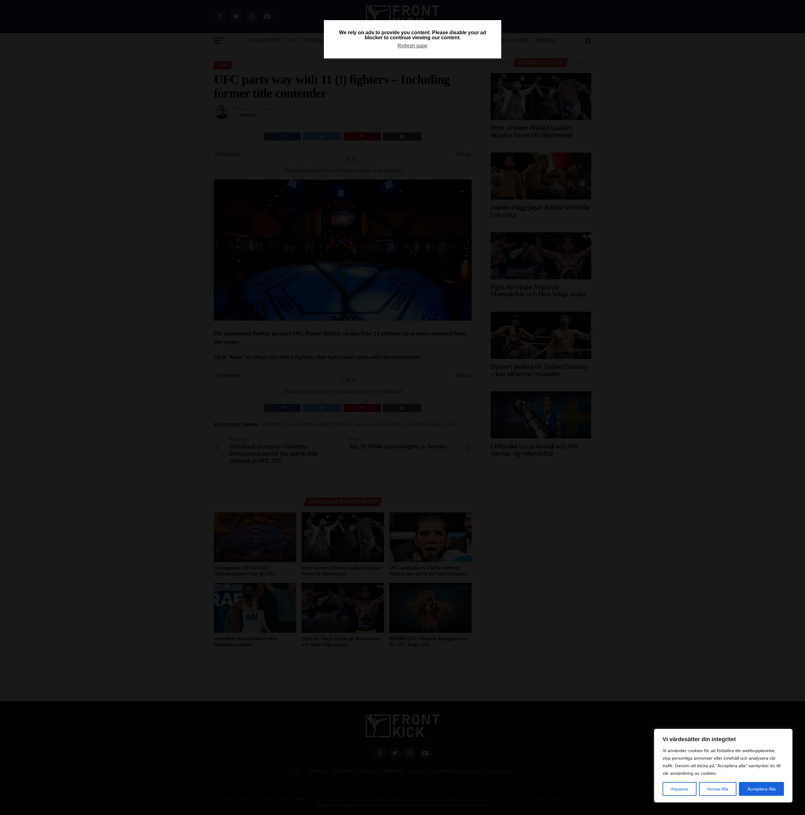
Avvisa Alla (717, 788)
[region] (723, 765)
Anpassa (679, 788)
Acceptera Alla (761, 788)
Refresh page (412, 45)
